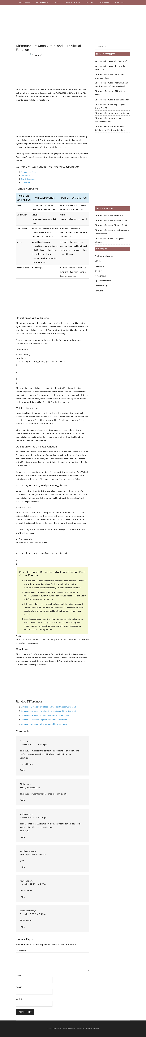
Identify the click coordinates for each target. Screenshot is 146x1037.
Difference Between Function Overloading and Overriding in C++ (50, 711)
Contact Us (80, 1029)
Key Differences (28, 179)
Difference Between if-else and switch (112, 99)
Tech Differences (30, 11)
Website (20, 999)
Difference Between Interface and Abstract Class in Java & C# (48, 706)
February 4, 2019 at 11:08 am (33, 854)
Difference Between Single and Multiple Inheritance (44, 719)
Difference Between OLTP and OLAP (111, 61)
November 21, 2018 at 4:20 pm (33, 817)
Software (99, 290)
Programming (101, 285)
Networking (100, 275)
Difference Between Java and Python (111, 215)
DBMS (98, 261)
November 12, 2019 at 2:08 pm (33, 884)
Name (19, 975)
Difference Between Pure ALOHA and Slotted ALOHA (45, 715)
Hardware (99, 266)
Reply (22, 770)
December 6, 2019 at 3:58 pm (33, 914)
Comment (21, 950)
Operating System (103, 280)
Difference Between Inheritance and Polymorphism (44, 724)
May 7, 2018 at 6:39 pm (30, 787)
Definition (25, 175)
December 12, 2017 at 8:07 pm (33, 744)
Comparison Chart (29, 172)
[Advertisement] (86, 22)
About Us (88, 1029)
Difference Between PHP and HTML (111, 220)
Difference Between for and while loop (112, 113)
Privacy (96, 1029)
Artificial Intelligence (104, 256)
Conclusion (25, 182)
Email (19, 987)
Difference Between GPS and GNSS (111, 225)
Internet (98, 270)
